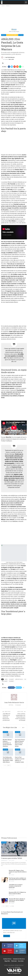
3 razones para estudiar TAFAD (11, 858)
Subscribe (6, 936)
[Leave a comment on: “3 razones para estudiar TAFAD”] (26, 860)
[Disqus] (14, 811)
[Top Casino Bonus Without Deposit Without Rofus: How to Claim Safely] (20, 734)
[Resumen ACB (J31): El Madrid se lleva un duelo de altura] (4, 894)
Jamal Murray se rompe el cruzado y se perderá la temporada (15, 886)
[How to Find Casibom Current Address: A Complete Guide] (20, 752)
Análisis (4, 35)
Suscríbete (20, 961)
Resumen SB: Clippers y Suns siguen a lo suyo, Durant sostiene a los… (18, 872)
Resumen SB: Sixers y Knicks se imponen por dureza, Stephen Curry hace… (17, 900)
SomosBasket (11, 681)
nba (25, 679)
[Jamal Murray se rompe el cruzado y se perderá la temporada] (4, 886)
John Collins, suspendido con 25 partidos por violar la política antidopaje (20, 717)
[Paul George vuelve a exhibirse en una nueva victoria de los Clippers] (4, 879)
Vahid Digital (17, 967)
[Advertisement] (13, 17)
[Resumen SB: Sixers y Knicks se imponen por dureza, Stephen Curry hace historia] (4, 900)
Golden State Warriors (12, 35)
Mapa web (7, 961)
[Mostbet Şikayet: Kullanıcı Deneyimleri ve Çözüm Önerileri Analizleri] (8, 734)
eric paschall (11, 679)
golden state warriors (19, 679)
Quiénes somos (7, 958)
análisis (6, 679)
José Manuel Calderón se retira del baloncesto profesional (6, 717)
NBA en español (4, 681)
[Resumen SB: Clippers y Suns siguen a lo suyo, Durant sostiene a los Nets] (4, 872)
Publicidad (14, 961)
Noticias (21, 35)
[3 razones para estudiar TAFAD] (14, 848)
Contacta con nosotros (19, 958)
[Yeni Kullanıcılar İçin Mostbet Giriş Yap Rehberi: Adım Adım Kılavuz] (8, 752)
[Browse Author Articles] (14, 697)
